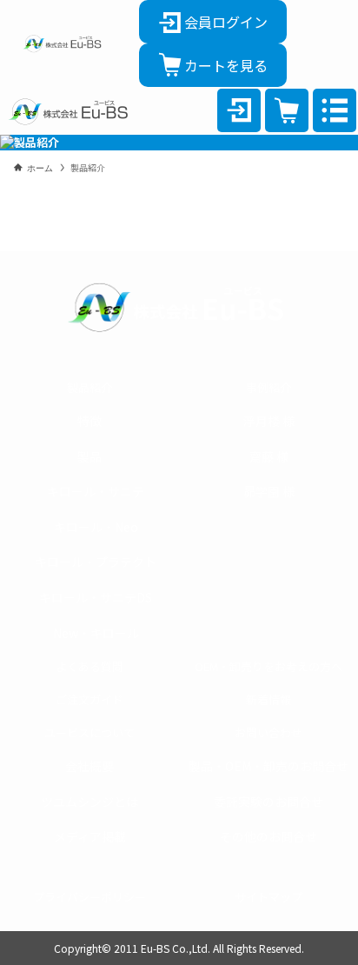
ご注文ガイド (89, 699)
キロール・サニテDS (95, 597)
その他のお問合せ (268, 836)
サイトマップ (268, 896)
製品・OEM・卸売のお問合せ (268, 766)
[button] (334, 110)
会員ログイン (226, 21)
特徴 (89, 420)
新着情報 (268, 699)
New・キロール (96, 633)
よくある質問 (89, 666)
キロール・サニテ (95, 491)
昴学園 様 (269, 491)
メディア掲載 (90, 836)
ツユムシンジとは (89, 801)
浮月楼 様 (269, 420)
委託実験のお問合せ (268, 801)
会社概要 (89, 766)
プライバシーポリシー (89, 896)
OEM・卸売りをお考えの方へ (268, 666)
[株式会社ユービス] (62, 43)
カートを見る (226, 65)
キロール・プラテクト (95, 561)
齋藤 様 (268, 456)
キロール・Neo (96, 527)
